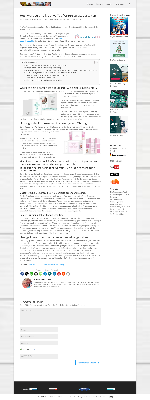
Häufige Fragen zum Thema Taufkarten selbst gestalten (43, 80)
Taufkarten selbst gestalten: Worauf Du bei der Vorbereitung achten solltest (50, 73)
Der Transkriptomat (117, 60)
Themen (98, 4)
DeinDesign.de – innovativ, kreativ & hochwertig (46, 264)
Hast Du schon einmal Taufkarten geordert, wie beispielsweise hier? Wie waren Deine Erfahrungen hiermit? (61, 70)
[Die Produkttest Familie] (33, 389)
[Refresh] (34, 349)
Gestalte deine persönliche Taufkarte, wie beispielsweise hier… (45, 65)
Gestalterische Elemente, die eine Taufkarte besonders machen (48, 75)
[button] (22, 274)
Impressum (120, 4)
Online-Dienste (60, 19)
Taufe (68, 19)
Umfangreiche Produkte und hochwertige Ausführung (42, 68)
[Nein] (147, 397)
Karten (52, 19)
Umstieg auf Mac (116, 135)
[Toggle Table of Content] (95, 62)
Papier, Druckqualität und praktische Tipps (42, 77)
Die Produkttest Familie (31, 19)
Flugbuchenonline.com (119, 37)
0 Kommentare (77, 19)
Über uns (90, 4)
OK (111, 397)
